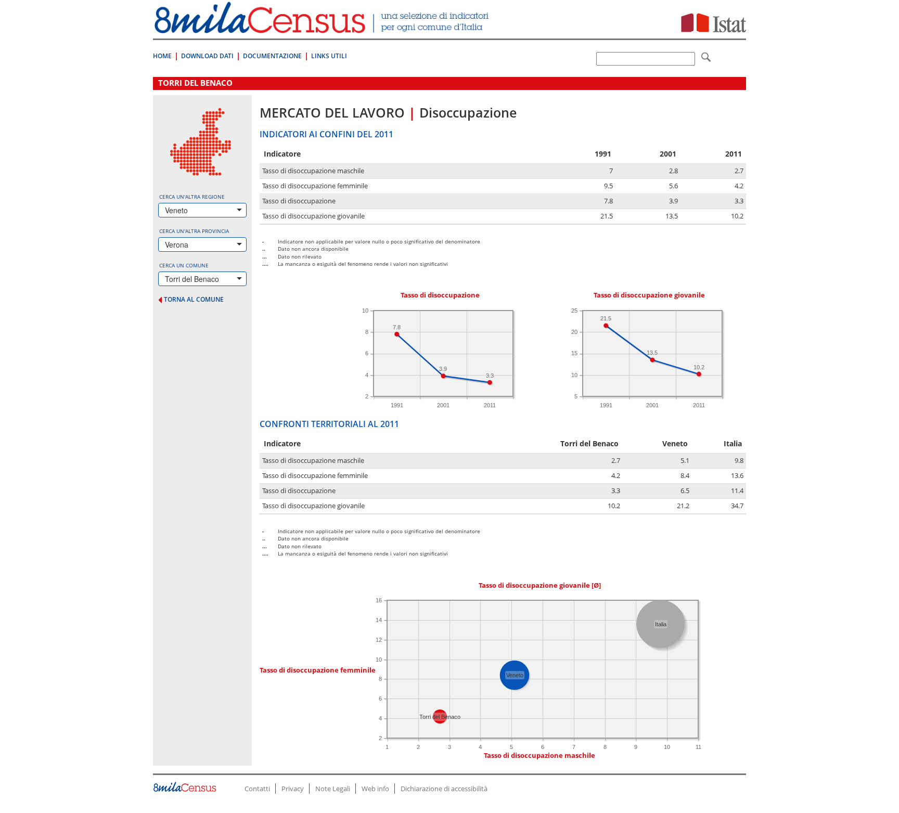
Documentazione (272, 55)
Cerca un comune (184, 265)
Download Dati (207, 55)
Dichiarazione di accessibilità (444, 788)
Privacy (292, 788)
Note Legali (332, 788)
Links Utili (329, 55)
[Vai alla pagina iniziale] (323, 28)
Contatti (257, 788)
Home (162, 55)
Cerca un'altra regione (192, 196)
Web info (375, 788)
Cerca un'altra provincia (194, 231)
